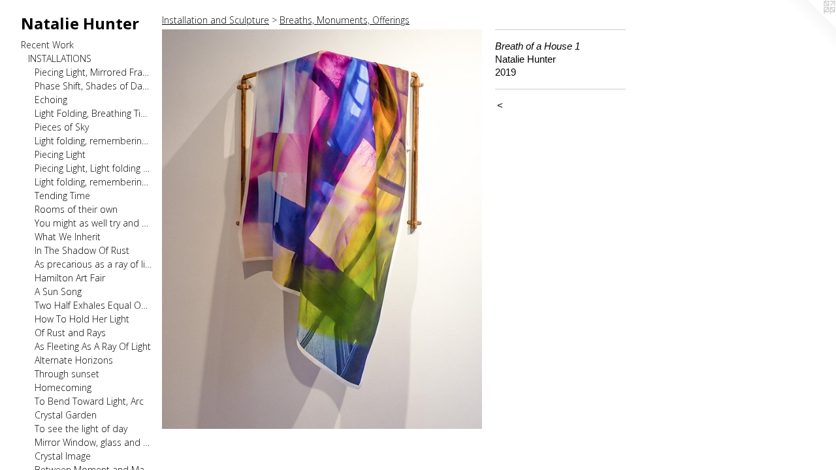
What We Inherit (68, 236)
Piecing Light (60, 154)
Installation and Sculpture (215, 20)
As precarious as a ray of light (93, 264)
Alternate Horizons (74, 360)
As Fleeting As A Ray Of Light (93, 346)
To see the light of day (81, 428)
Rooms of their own (76, 209)
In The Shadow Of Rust (82, 250)
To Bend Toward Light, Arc (89, 401)
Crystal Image (63, 456)
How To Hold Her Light (82, 319)
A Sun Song (58, 291)
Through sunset (67, 374)
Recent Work (47, 45)
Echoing (51, 99)
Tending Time (62, 195)
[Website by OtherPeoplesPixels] (810, 26)
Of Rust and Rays (70, 332)
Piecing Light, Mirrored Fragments (93, 72)
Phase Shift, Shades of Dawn (93, 86)
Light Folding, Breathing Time (93, 113)
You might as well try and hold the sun (93, 223)
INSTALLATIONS (59, 58)
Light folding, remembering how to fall (93, 140)
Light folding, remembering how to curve (93, 182)
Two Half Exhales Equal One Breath (93, 305)
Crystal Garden (66, 415)
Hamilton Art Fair (70, 278)
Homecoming (63, 387)
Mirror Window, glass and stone (93, 442)
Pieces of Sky (62, 127)
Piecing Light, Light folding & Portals (93, 168)
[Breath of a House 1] (322, 229)
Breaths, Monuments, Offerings (345, 20)
